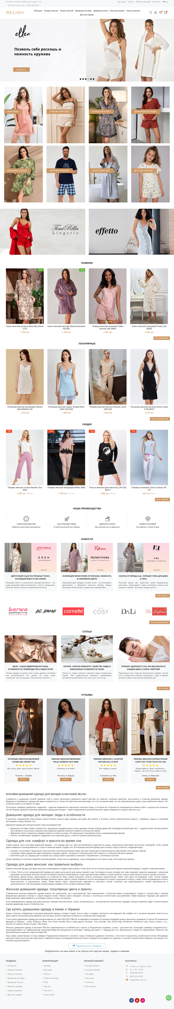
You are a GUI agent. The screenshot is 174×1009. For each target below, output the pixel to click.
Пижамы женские (51, 11)
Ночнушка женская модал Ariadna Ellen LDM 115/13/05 (66, 408)
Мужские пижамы (117, 11)
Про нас (47, 986)
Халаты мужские (133, 11)
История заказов (92, 970)
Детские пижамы (87, 15)
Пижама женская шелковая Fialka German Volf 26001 (107, 327)
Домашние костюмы (83, 11)
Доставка (122, 2)
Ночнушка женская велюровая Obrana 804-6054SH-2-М (24, 408)
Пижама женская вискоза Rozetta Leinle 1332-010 (107, 408)
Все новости (162, 596)
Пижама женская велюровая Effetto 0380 (66, 487)
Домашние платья (101, 11)
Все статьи (163, 688)
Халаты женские (67, 11)
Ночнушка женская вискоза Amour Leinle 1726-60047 (149, 408)
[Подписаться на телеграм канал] (87, 946)
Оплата (131, 2)
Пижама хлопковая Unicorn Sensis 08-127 (149, 488)
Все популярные (159, 419)
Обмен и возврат (143, 2)
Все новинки (161, 338)
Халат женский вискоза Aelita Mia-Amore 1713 (25, 327)
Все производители (159, 622)
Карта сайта (49, 995)
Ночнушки (38, 11)
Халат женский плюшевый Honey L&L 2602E (149, 327)
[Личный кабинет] (155, 12)
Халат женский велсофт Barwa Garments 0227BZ (66, 327)
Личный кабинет (92, 966)
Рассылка (89, 978)
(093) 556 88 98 (33, 5)
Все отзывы (163, 788)
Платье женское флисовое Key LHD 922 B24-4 (107, 488)
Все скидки (162, 499)
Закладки (89, 974)
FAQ (46, 982)
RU (164, 2)
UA (167, 2)
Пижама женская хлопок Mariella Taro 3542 (25, 488)
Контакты (156, 2)
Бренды (47, 966)
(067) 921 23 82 (14, 5)
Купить (23, 779)
